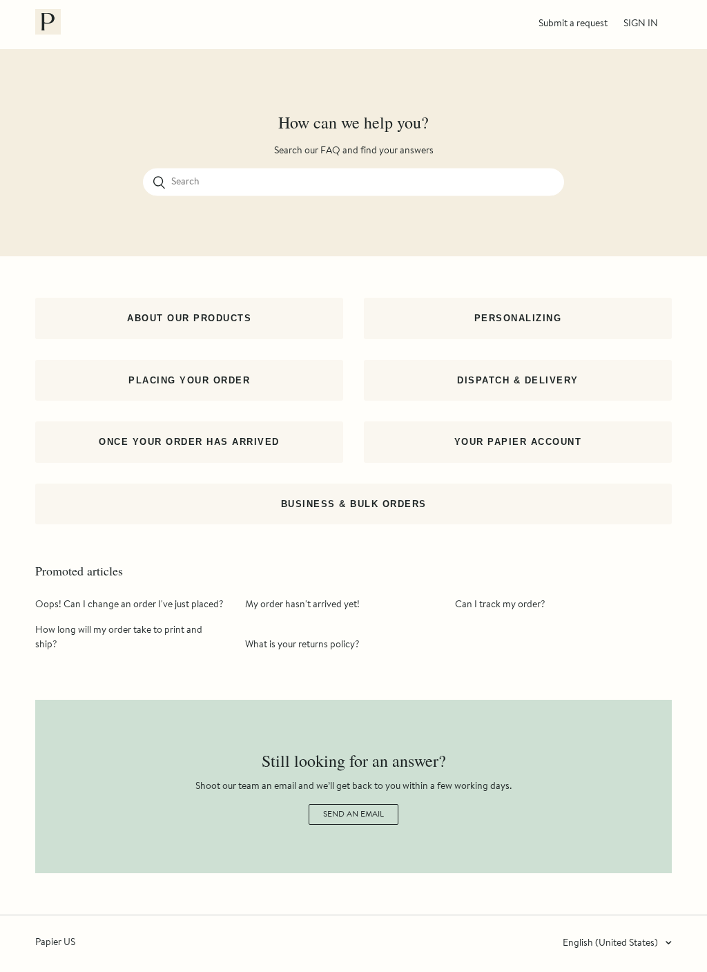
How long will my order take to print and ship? (118, 638)
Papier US (55, 943)
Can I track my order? (500, 605)
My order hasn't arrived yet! (302, 605)
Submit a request (573, 24)
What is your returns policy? (302, 645)
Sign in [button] (640, 24)
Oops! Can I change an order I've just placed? (129, 605)
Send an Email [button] (353, 814)
